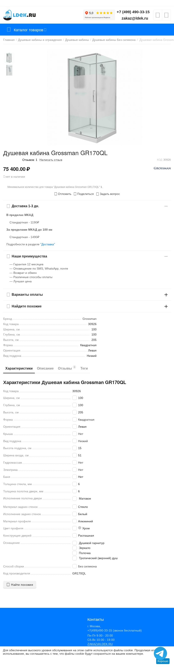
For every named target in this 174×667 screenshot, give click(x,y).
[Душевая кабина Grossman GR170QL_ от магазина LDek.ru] (94, 97)
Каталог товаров (28, 29)
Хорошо (162, 661)
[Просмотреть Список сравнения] (166, 16)
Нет (80, 434)
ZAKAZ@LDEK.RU (100, 644)
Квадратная (86, 419)
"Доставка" (47, 244)
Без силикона (87, 566)
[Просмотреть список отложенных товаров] (157, 16)
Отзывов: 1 (29, 159)
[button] (83, 194)
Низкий (83, 441)
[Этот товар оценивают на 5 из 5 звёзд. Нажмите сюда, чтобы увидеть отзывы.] (11, 159)
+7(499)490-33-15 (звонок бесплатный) (114, 630)
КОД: (160, 159)
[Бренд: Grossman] (162, 168)
